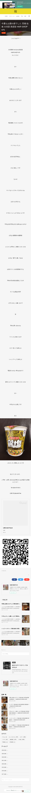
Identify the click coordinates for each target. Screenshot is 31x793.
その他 (3, 33)
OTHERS (12, 742)
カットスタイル (13, 737)
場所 (25, 16)
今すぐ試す (20, 6)
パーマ (5, 739)
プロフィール (11, 16)
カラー (23, 737)
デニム (4, 737)
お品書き (18, 16)
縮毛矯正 (13, 739)
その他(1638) (4, 570)
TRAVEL (5, 742)
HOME (6, 16)
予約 (22, 16)
